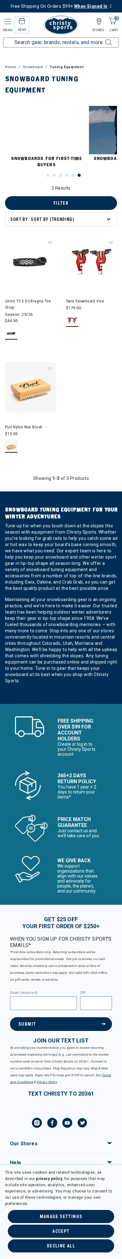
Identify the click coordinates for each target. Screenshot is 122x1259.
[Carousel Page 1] (47, 175)
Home (10, 67)
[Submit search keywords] (101, 39)
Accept (60, 1231)
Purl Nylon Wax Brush (23, 427)
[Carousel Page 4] (66, 175)
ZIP (83, 993)
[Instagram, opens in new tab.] (37, 1124)
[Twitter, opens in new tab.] (82, 1124)
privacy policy (49, 1179)
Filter (61, 203)
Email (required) (24, 993)
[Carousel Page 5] (72, 175)
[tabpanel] (61, 444)
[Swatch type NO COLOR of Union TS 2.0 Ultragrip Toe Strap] (11, 333)
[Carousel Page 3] (60, 175)
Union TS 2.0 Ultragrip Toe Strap (28, 304)
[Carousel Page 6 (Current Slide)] (79, 175)
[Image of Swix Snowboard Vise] (91, 261)
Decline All (61, 1245)
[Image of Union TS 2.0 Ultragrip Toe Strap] (30, 261)
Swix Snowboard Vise (85, 301)
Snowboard (33, 67)
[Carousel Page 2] (54, 175)
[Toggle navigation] (7, 21)
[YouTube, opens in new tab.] (67, 1124)
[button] (49, 242)
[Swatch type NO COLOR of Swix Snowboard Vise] (72, 320)
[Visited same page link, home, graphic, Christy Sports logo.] (61, 25)
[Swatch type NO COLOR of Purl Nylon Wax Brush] (11, 446)
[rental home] (22, 22)
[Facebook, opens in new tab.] (52, 1124)
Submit (27, 1024)
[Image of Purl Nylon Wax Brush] (30, 387)
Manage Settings (61, 1216)
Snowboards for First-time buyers (46, 162)
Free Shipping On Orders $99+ (59, 6)
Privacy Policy (47, 1082)
